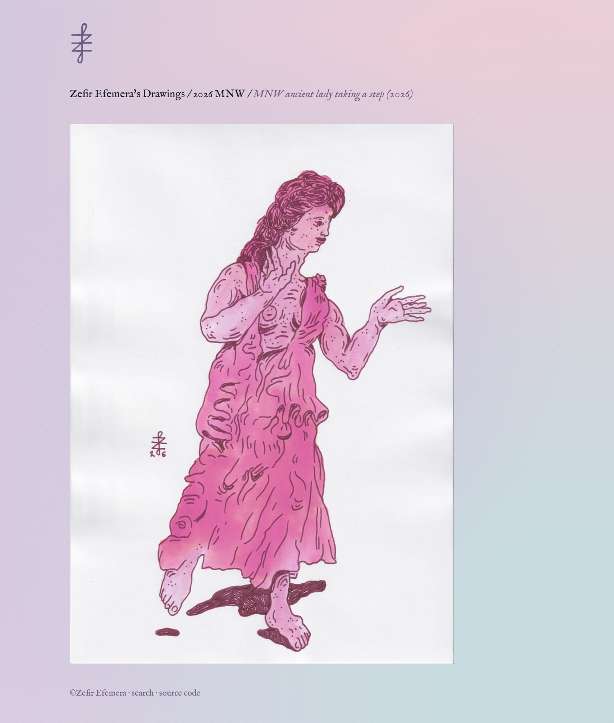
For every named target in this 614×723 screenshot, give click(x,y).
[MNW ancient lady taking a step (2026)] (262, 394)
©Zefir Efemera (98, 693)
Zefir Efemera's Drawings (127, 94)
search (143, 693)
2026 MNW (219, 94)
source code (179, 693)
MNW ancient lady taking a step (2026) (333, 94)
